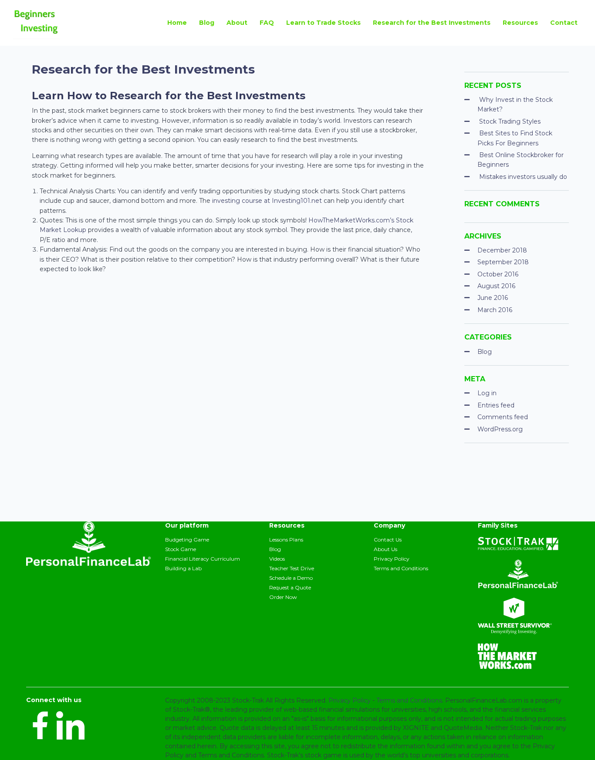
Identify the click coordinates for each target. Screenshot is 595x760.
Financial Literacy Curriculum (202, 558)
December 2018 (502, 250)
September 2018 (503, 262)
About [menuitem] (237, 23)
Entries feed (495, 405)
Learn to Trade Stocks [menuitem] (323, 23)
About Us (385, 549)
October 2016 (497, 274)
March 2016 (494, 310)
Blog (484, 352)
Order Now (283, 597)
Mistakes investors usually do (523, 177)
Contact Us (388, 539)
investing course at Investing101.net (267, 201)
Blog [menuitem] (206, 23)
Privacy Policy (391, 558)
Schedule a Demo (291, 578)
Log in (487, 393)
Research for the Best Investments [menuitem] (431, 23)
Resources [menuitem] (520, 23)
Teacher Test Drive (291, 568)
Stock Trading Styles (510, 121)
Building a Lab (183, 568)
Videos (277, 558)
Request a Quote (290, 587)
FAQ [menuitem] (267, 23)
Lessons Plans (286, 539)
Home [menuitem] (177, 23)
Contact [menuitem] (564, 23)
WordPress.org (500, 429)
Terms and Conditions (401, 568)
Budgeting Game (187, 539)
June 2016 (492, 298)
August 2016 (496, 286)
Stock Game (180, 549)
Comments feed (502, 417)
